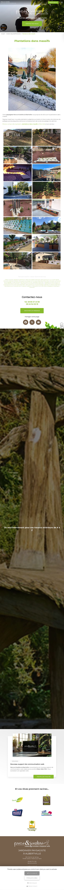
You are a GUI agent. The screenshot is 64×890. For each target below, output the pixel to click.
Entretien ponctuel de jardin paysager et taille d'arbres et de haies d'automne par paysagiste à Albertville (32, 281)
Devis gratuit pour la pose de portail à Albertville (32, 283)
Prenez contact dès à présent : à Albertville (23, 124)
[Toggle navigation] (62, 2)
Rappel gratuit (53, 2)
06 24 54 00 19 (32, 304)
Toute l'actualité (43, 776)
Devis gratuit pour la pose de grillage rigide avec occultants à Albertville (43, 284)
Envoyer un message (32, 310)
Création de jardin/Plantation (13, 33)
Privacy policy (32, 886)
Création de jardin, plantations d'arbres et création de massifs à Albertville (22, 279)
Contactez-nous (32, 23)
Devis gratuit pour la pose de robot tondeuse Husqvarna (18, 286)
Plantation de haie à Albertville (22, 764)
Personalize (33, 883)
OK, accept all (32, 873)
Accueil (3, 33)
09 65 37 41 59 (34, 302)
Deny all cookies (32, 878)
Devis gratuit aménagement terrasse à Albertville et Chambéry (34, 281)
